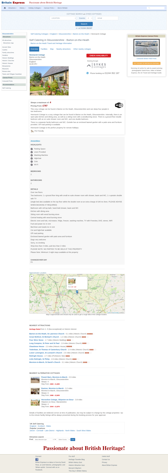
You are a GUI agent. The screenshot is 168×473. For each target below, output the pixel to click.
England (53, 34)
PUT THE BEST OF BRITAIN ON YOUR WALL (146, 63)
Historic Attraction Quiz (77, 465)
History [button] (22, 8)
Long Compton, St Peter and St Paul (44, 343)
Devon (32, 431)
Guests (82, 18)
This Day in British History (78, 471)
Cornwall (39, 431)
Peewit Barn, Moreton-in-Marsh (54, 377)
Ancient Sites (6, 47)
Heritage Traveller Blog (77, 459)
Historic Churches (8, 60)
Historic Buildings (8, 58)
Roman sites (6, 71)
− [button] (31, 279)
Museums (5, 69)
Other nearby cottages (82, 49)
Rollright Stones (36, 356)
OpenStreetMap (115, 312)
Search (84, 24)
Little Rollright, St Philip (39, 359)
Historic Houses (7, 63)
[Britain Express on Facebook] (36, 459)
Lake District (49, 431)
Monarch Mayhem (75, 468)
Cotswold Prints (7, 81)
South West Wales (84, 431)
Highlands (60, 431)
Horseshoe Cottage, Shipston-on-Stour (57, 400)
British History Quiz (75, 462)
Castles (4, 50)
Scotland (41, 426)
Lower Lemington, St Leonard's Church (45, 353)
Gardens (5, 55)
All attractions (6, 40)
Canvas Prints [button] (49, 8)
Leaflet (108, 312)
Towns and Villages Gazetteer (12, 74)
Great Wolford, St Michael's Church (44, 337)
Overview (34, 49)
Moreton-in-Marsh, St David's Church (44, 362)
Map (52, 49)
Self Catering (6, 88)
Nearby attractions (63, 49)
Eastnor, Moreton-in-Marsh (52, 388)
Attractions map (8, 43)
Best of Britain (62, 8)
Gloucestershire (65, 34)
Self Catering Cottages (39, 34)
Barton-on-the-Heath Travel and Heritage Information (51, 43)
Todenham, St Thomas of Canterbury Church (47, 350)
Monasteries (6, 66)
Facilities (44, 49)
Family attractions (8, 52)
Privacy (104, 462)
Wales (48, 426)
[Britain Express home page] (14, 2)
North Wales (70, 431)
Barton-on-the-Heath (81, 34)
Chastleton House (36, 346)
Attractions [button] (12, 8)
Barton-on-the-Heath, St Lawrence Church (46, 334)
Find (31, 439)
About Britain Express (109, 465)
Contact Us (106, 459)
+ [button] (31, 276)
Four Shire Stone (36, 340)
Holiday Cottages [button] (34, 8)
